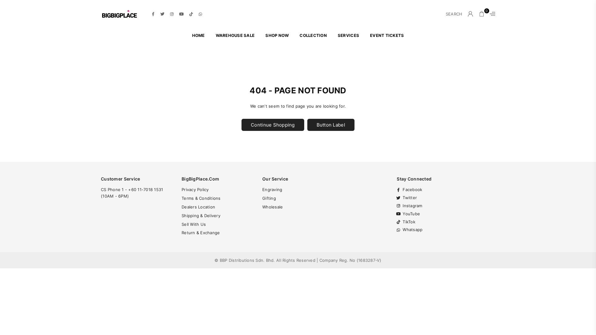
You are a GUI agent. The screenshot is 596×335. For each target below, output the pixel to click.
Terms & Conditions (201, 198)
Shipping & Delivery (201, 215)
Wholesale (272, 206)
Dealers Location (198, 206)
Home (198, 35)
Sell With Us (194, 224)
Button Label (331, 125)
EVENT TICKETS (387, 35)
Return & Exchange (201, 232)
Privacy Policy (195, 189)
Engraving (272, 189)
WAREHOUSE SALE (235, 35)
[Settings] (491, 14)
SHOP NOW (277, 35)
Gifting (269, 198)
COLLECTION (313, 35)
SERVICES (348, 35)
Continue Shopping (273, 125)
